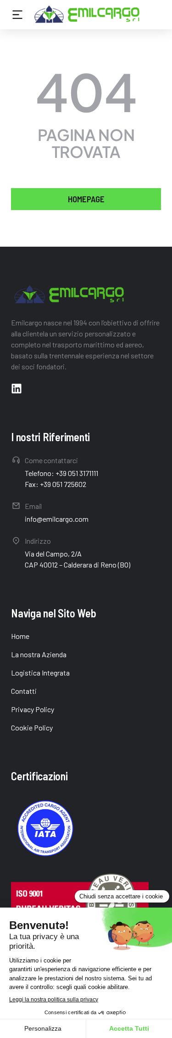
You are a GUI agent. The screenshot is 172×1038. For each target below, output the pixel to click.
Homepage (86, 199)
